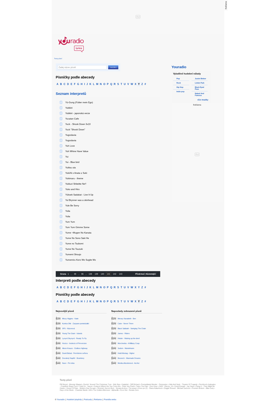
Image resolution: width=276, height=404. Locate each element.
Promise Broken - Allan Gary (203, 388)
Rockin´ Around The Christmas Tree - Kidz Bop (101, 384)
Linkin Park (199, 83)
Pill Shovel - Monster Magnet (71, 384)
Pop (178, 79)
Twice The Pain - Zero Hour (146, 386)
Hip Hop (179, 87)
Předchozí (139, 274)
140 (102, 274)
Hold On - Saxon (85, 386)
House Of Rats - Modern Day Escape (81, 388)
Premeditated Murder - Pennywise (154, 384)
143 (120, 274)
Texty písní (58, 58)
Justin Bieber (200, 79)
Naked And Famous (199, 94)
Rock (178, 83)
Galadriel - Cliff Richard (130, 384)
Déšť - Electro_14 (166, 386)
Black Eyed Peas (199, 88)
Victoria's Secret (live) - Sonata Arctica (112, 388)
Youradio (61, 399)
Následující (151, 274)
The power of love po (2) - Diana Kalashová (145, 388)
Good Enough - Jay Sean (184, 386)
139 (96, 274)
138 (90, 274)
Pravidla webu (110, 399)
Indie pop (180, 91)
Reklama (98, 399)
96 (82, 274)
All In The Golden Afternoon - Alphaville (104, 390)
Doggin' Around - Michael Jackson (177, 388)
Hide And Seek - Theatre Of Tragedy (183, 384)
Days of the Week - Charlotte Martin (74, 390)
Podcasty (88, 399)
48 (75, 274)
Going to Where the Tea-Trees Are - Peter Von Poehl (114, 386)
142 (114, 274)
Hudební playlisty (74, 399)
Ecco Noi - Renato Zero (129, 390)
